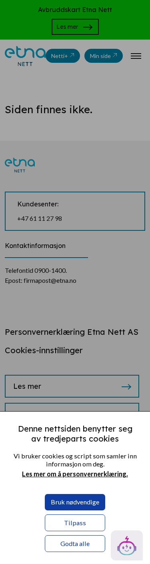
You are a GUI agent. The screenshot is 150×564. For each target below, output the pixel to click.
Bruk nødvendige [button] (75, 502)
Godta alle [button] (75, 543)
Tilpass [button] (75, 522)
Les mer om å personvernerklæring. (75, 474)
